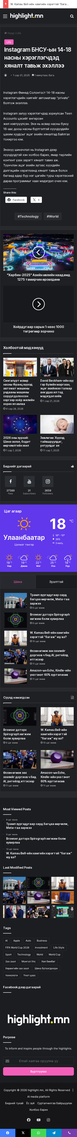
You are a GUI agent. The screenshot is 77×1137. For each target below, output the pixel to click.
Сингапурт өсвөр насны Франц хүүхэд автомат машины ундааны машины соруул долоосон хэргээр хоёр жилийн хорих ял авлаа (18, 392)
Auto (28, 940)
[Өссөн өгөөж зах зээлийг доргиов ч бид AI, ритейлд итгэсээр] (15, 656)
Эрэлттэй (56, 582)
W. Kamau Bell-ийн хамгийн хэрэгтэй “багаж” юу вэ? (54, 734)
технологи (11, 975)
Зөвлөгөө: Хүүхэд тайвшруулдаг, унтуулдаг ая (52, 441)
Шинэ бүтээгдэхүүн (46, 968)
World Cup (54, 954)
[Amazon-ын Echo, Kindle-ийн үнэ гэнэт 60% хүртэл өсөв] (15, 676)
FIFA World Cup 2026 (17, 947)
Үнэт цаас (29, 975)
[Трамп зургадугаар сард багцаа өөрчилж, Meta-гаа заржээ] (15, 600)
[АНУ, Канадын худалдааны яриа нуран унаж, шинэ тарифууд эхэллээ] (14, 911)
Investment (41, 947)
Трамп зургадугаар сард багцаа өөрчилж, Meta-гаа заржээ (49, 599)
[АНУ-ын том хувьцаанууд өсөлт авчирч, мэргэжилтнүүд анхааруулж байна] (38, 911)
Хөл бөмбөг (48, 961)
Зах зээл (10, 961)
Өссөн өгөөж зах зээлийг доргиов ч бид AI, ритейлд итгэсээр (49, 655)
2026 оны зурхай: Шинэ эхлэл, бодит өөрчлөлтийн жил (17, 441)
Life (18, 33)
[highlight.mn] (26, 16)
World (54, 216)
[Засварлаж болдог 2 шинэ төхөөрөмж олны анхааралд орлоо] (62, 911)
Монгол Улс (29, 961)
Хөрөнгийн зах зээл (17, 968)
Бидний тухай (14, 1103)
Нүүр (10, 33)
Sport (8, 954)
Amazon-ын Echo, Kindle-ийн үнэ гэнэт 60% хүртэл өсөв (55, 777)
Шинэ (18, 582)
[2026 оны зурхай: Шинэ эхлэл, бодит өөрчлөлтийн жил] (20, 424)
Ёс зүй (30, 1103)
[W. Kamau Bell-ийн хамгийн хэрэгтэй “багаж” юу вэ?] (15, 638)
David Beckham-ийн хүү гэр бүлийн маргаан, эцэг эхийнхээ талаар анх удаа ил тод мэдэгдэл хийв (57, 388)
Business (42, 940)
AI (6, 940)
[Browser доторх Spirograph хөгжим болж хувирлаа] (15, 620)
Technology (29, 216)
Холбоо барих (38, 1109)
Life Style (58, 947)
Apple (16, 940)
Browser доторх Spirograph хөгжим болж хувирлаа (17, 734)
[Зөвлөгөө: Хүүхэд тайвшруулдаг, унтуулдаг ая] (57, 424)
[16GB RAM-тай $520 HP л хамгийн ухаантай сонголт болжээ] (62, 897)
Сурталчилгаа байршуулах (54, 1103)
